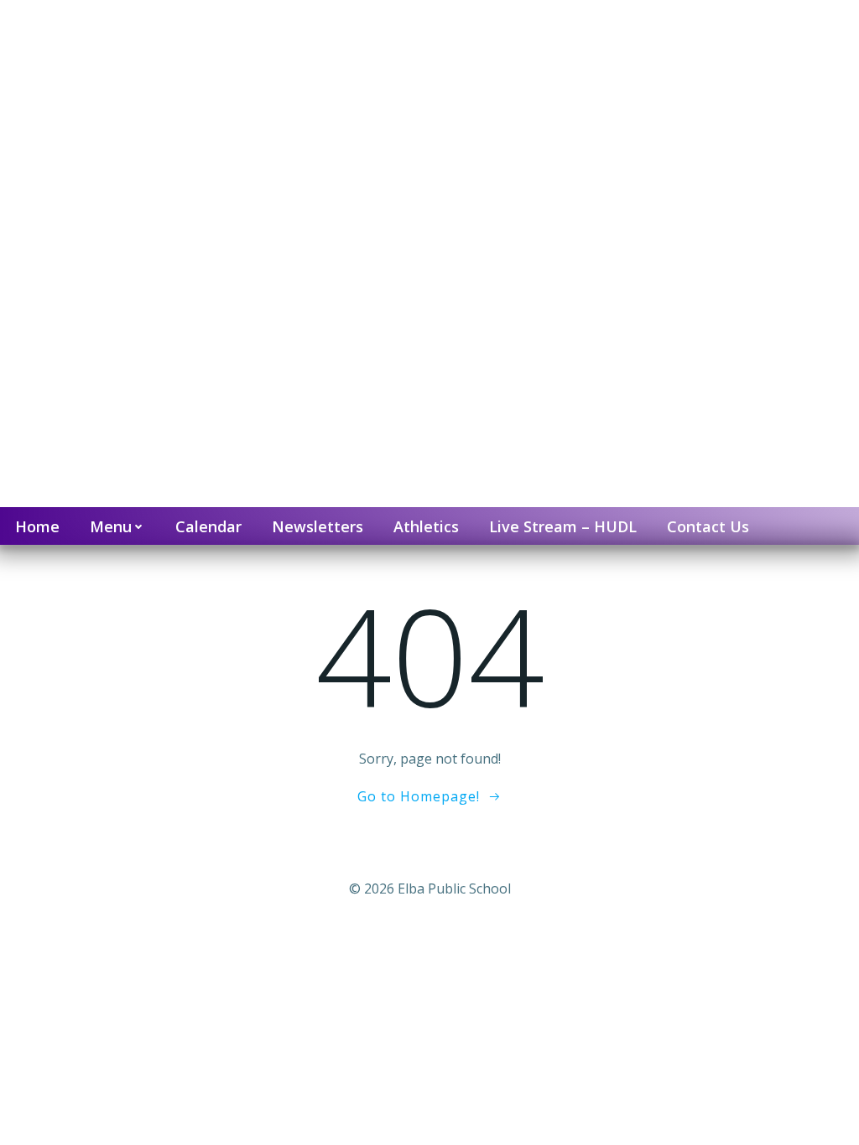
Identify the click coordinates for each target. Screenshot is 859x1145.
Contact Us (708, 526)
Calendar (208, 526)
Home (37, 526)
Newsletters (317, 526)
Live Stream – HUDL (563, 526)
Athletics (426, 526)
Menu (111, 526)
